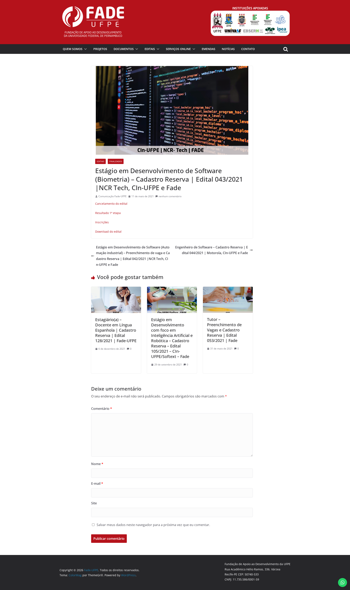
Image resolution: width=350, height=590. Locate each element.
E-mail (97, 483)
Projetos (100, 49)
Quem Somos (72, 49)
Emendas (208, 49)
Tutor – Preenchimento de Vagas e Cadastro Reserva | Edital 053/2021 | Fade (224, 330)
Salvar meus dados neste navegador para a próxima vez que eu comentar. (153, 525)
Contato (248, 49)
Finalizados (115, 161)
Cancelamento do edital (111, 204)
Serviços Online (178, 49)
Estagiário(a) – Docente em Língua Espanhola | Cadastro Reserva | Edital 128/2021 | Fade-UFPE (116, 330)
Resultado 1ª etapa (108, 213)
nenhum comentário (170, 196)
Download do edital (108, 231)
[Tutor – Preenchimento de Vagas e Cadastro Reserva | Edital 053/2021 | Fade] (228, 289)
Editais (150, 49)
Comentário (101, 408)
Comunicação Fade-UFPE (112, 196)
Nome (97, 464)
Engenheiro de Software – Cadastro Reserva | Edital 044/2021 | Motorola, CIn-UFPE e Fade (211, 250)
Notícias (228, 49)
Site (94, 503)
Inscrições (102, 222)
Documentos (124, 49)
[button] (84, 49)
